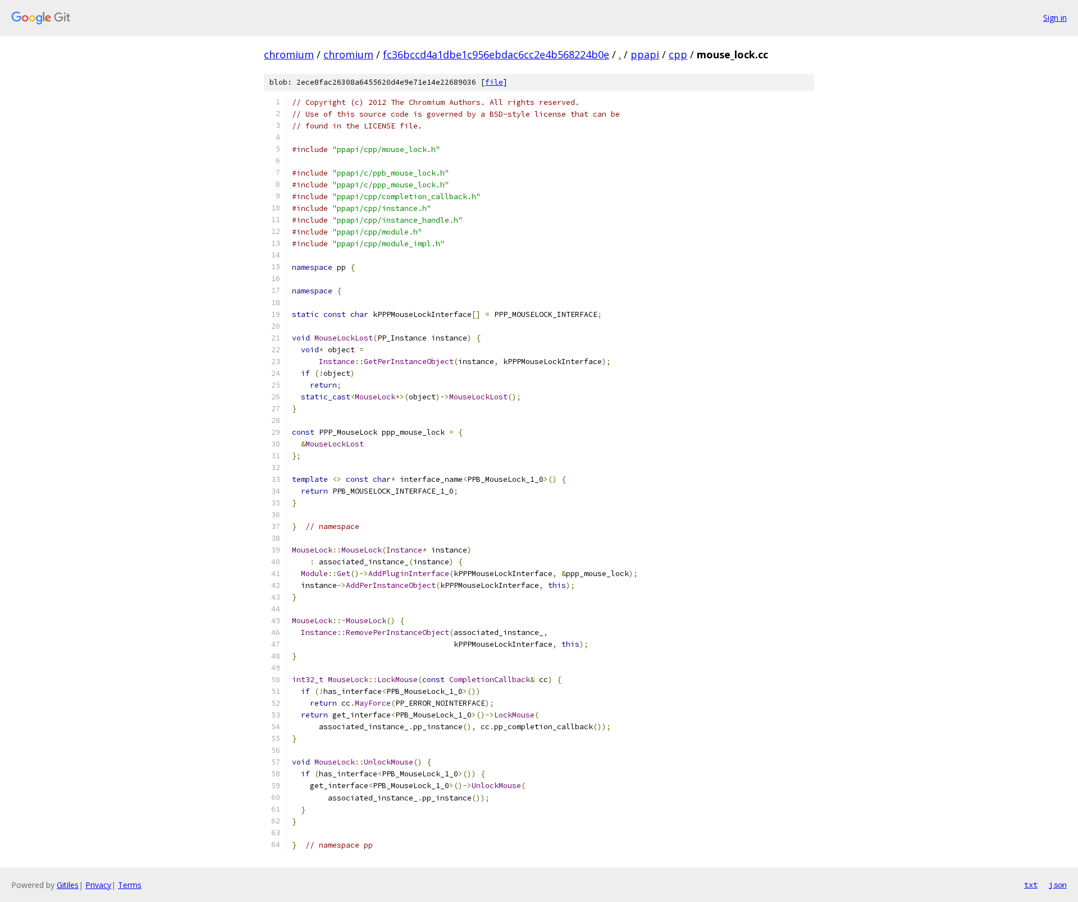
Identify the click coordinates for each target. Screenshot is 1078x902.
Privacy (98, 885)
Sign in (1055, 17)
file (494, 82)
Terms (129, 885)
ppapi (645, 54)
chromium (289, 54)
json (1058, 885)
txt (1031, 885)
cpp (678, 54)
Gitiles (68, 885)
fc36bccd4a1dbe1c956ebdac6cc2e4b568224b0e (496, 54)
